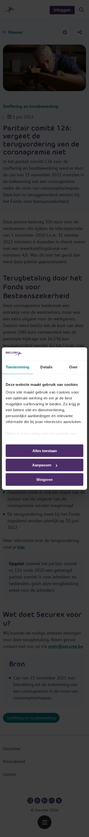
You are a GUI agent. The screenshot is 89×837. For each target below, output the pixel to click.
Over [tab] (73, 367)
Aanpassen (41, 465)
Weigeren (44, 479)
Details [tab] (46, 367)
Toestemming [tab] (17, 367)
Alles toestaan (44, 451)
